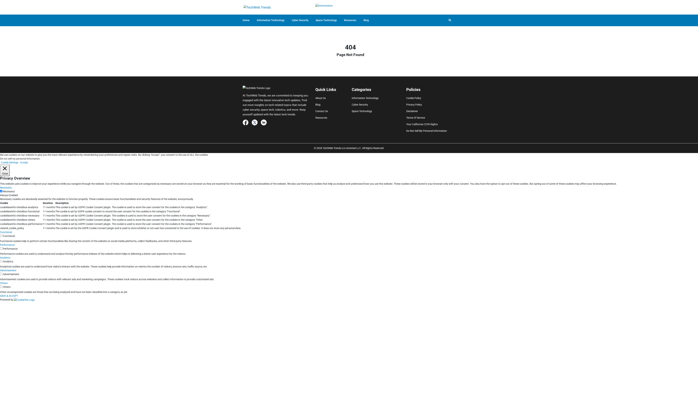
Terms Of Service (415, 117)
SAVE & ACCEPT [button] (9, 295)
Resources (350, 20)
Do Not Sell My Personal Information (426, 130)
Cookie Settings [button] (9, 162)
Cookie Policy (413, 98)
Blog (366, 20)
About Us (320, 98)
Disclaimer (412, 111)
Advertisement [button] (8, 270)
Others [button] (4, 283)
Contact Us (321, 111)
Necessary (9, 191)
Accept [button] (24, 162)
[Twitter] (255, 122)
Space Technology (326, 20)
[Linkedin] (264, 122)
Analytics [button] (5, 257)
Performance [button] (7, 244)
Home (246, 20)
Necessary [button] (6, 187)
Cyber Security (300, 20)
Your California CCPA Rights (422, 124)
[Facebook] (245, 122)
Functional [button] (6, 232)
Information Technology (270, 20)
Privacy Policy (414, 104)
